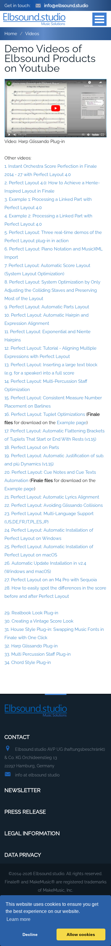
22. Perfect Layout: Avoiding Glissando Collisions (53, 505)
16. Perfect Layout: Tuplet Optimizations (44, 414)
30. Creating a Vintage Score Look (38, 621)
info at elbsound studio (37, 775)
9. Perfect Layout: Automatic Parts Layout (46, 307)
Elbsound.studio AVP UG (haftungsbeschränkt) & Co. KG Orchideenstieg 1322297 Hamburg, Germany (54, 757)
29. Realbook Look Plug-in (31, 613)
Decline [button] (30, 934)
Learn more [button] (18, 919)
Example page (71, 422)
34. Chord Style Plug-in (27, 662)
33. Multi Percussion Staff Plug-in (37, 654)
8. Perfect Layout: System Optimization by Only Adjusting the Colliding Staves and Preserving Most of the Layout (52, 290)
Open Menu (99, 19)
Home (10, 33)
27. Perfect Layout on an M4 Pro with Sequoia (50, 579)
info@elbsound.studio (66, 5)
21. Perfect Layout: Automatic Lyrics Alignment (51, 497)
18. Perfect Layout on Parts (31, 447)
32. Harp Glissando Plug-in (31, 646)
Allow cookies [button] (81, 934)
